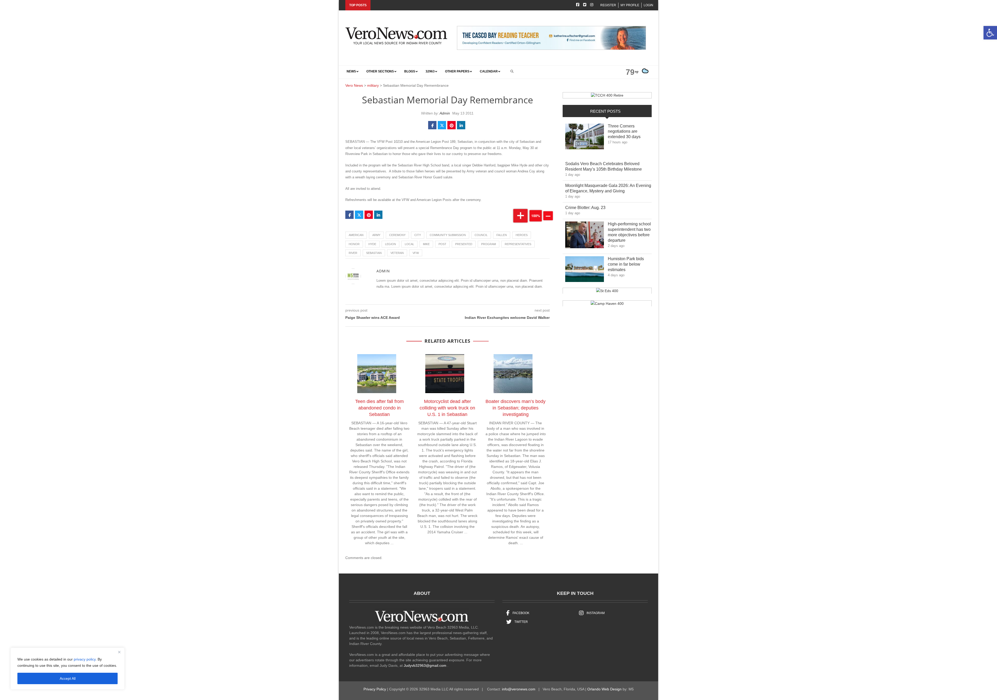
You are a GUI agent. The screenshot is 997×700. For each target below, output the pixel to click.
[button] (990, 32)
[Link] (584, 138)
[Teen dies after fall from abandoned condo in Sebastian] (379, 374)
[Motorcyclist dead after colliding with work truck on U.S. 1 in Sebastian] (447, 374)
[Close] (119, 652)
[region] (67, 669)
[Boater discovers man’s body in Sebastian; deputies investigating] (516, 374)
